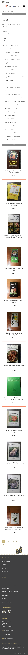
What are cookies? (10, 648)
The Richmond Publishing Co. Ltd (13, 87)
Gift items (5, 595)
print (24, 653)
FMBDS (22, 77)
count (4, 38)
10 (3, 544)
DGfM (22, 98)
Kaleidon (7, 140)
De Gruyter (7, 108)
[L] (10, 6)
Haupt (6, 129)
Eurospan (15, 108)
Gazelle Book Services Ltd (11, 122)
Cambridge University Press (11, 112)
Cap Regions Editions (19, 101)
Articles (4, 565)
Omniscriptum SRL (19, 126)
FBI (5, 91)
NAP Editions (8, 101)
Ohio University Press (10, 115)
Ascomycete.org (8, 133)
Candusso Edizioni (9, 49)
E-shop (4, 568)
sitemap (19, 653)
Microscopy (5, 588)
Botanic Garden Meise (10, 73)
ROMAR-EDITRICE (9, 80)
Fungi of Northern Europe (11, 77)
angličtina (7, 634)
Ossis (6, 105)
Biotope (12, 105)
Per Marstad (15, 140)
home (15, 653)
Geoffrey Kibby (16, 59)
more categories (7, 602)
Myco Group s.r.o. (17, 70)
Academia (7, 70)
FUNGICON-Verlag (15, 56)
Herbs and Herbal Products (10, 592)
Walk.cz (15, 643)
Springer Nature (14, 45)
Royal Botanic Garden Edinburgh (12, 94)
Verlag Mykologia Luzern (11, 66)
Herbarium (5, 571)
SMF (20, 84)
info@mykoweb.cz (8, 638)
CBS (21, 66)
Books (4, 598)
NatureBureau (8, 126)
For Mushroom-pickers (9, 585)
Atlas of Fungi (6, 561)
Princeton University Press (11, 98)
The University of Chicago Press (12, 136)
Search (14, 13)
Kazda (12, 129)
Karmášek (7, 59)
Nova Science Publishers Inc (11, 119)
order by (5, 31)
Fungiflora (7, 63)
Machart (20, 105)
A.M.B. (6, 56)
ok (14, 144)
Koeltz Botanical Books (10, 84)
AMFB (17, 133)
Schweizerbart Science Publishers (12, 52)
